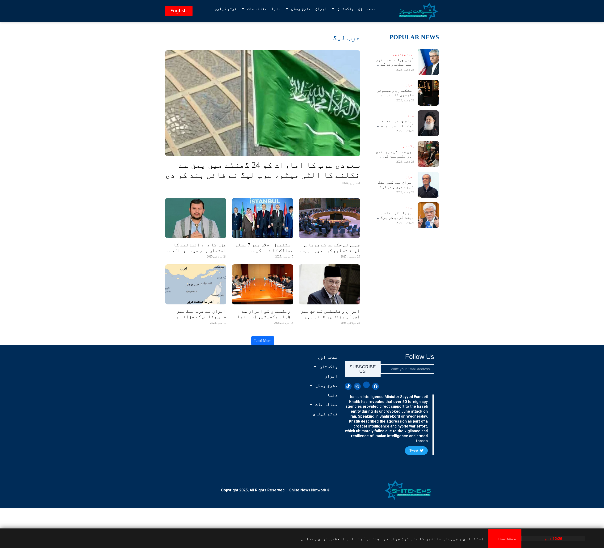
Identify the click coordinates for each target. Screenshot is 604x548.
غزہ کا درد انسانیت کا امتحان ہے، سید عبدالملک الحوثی (196, 250)
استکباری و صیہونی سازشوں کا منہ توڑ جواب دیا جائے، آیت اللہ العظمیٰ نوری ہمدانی (392, 538)
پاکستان (345, 8)
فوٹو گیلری (226, 8)
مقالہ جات (257, 8)
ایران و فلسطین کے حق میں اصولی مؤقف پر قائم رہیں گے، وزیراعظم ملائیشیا (330, 316)
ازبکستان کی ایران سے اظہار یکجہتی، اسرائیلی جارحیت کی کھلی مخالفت (263, 316)
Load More (262, 341)
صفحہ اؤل (367, 8)
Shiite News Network (307, 490)
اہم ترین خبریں (403, 54)
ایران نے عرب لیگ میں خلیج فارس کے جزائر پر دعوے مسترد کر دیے (199, 316)
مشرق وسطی (301, 8)
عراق (410, 115)
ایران (321, 8)
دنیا (276, 8)
